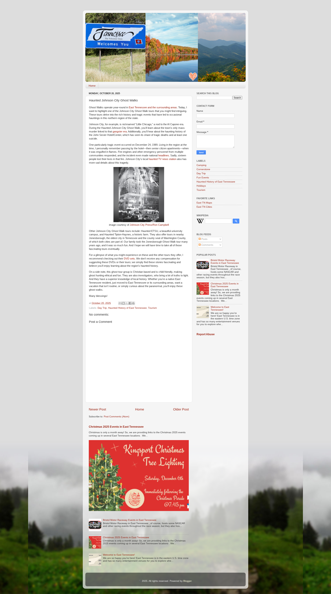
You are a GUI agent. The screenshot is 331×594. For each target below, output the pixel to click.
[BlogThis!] (123, 303)
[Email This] (120, 303)
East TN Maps (204, 202)
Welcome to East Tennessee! (119, 555)
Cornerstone (203, 169)
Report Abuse (206, 334)
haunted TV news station (162, 159)
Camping (201, 165)
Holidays (201, 186)
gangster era (120, 131)
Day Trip (102, 308)
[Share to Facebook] (130, 303)
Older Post (181, 409)
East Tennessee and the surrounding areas (153, 107)
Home (92, 85)
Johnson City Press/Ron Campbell (149, 224)
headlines (163, 155)
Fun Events (203, 177)
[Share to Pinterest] (133, 303)
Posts (204, 239)
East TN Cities (204, 207)
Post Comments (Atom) (116, 416)
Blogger (187, 581)
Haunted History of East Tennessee (127, 308)
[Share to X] (126, 303)
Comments (207, 245)
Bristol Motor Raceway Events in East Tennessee (129, 520)
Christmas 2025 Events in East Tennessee (116, 426)
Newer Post (97, 409)
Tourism (152, 308)
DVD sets (129, 258)
